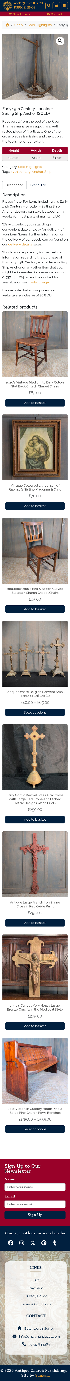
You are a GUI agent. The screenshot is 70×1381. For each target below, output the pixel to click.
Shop (18, 25)
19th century (20, 172)
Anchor (37, 172)
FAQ (36, 1280)
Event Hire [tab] (38, 185)
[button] (60, 41)
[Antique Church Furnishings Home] (7, 5)
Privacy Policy (36, 1296)
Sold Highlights (40, 25)
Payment (36, 1288)
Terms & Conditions (36, 1304)
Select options (35, 712)
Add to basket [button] (35, 403)
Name (11, 1179)
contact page (38, 282)
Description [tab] (14, 185)
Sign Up (35, 1215)
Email (11, 1196)
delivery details (20, 244)
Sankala (42, 1375)
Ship (48, 172)
